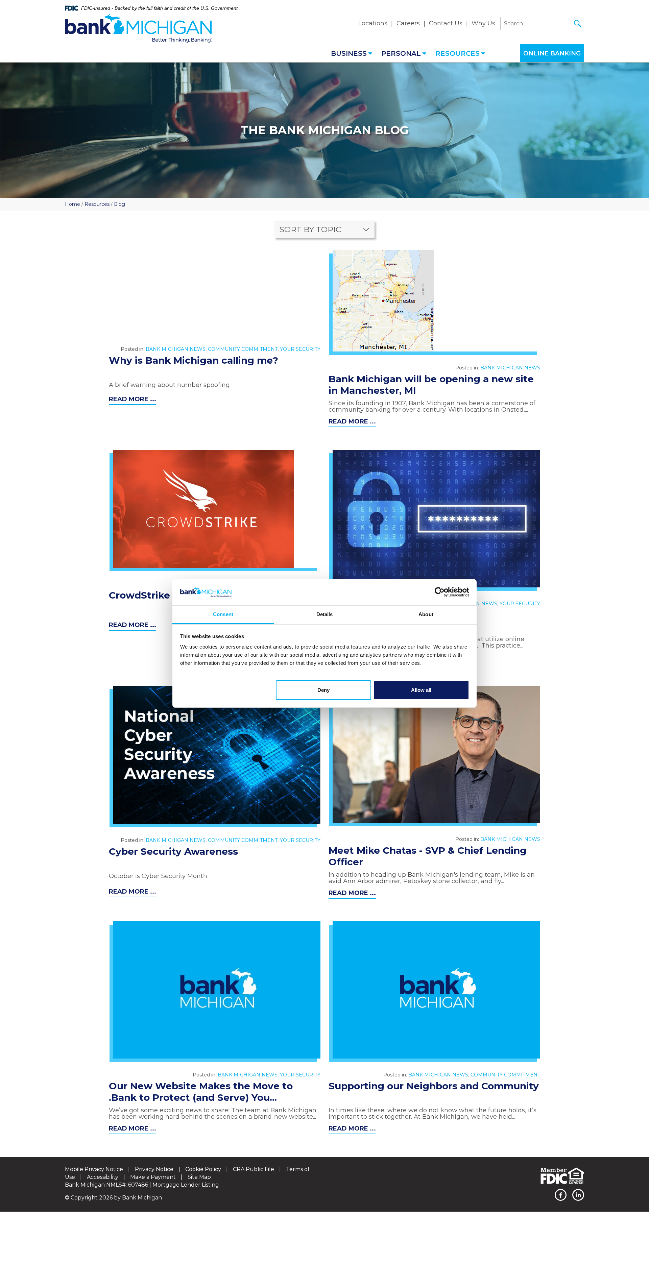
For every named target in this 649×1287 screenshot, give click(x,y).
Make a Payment (153, 1177)
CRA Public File (253, 1169)
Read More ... (132, 399)
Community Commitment (243, 349)
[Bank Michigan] (138, 28)
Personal (401, 53)
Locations (372, 23)
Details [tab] (324, 614)
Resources (457, 53)
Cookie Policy (203, 1169)
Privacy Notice (154, 1169)
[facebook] (561, 1195)
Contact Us (445, 23)
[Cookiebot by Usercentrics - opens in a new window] (439, 592)
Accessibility (102, 1177)
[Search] (578, 24)
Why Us (483, 23)
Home (72, 204)
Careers (408, 23)
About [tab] (425, 614)
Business (349, 53)
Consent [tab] (223, 614)
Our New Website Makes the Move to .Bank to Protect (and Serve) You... (201, 1091)
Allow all (421, 690)
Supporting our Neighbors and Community (434, 1086)
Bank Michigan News (176, 349)
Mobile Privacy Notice (94, 1169)
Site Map (199, 1177)
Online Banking (552, 53)
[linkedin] (578, 1195)
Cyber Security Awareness (173, 851)
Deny (323, 690)
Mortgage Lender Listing (185, 1185)
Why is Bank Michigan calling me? (193, 360)
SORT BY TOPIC (310, 229)
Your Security (300, 349)
